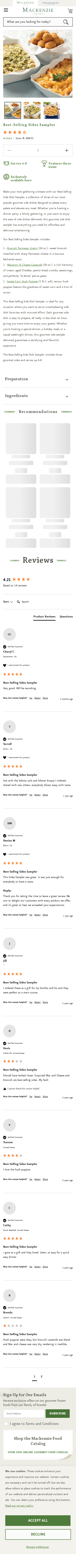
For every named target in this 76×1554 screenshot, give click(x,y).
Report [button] (37, 698)
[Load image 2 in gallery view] (32, 110)
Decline (38, 1534)
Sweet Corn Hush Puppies (22, 281)
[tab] (44, 617)
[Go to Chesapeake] (50, 3)
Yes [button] (30, 698)
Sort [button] (6, 601)
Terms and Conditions (42, 1424)
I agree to (34, 1424)
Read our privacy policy (19, 1505)
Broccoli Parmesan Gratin (22, 248)
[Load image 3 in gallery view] (51, 110)
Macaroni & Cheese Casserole (24, 265)
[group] (38, 580)
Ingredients (16, 396)
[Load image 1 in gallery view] (12, 110)
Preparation (16, 379)
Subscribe (57, 1413)
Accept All (38, 1520)
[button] (6, 11)
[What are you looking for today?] (66, 22)
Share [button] (45, 698)
